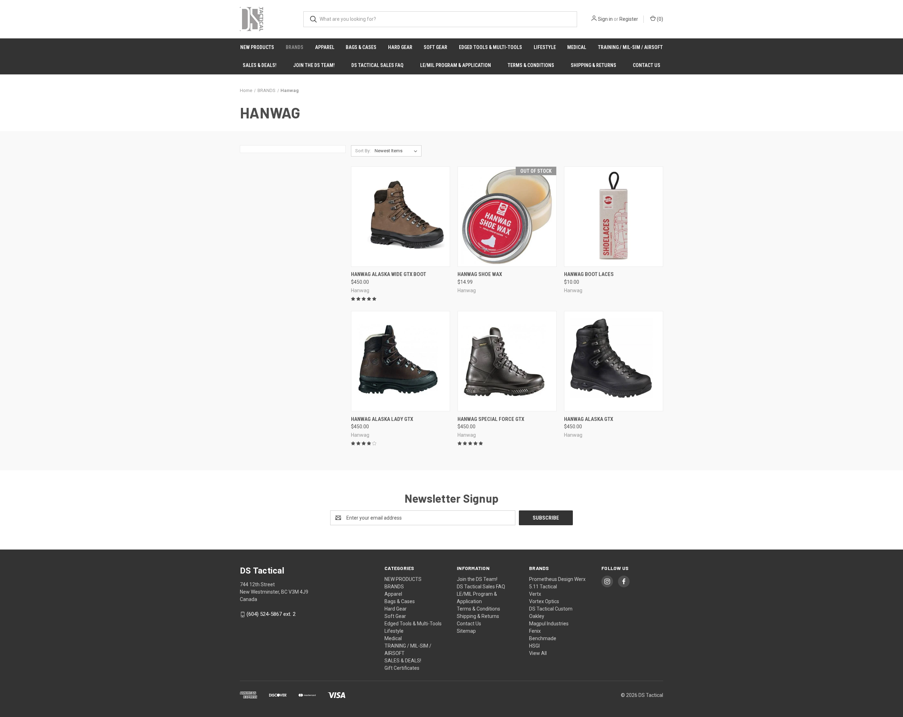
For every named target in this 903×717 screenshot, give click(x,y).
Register (628, 19)
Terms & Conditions (531, 65)
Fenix (535, 631)
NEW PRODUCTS (257, 47)
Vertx (535, 594)
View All (538, 653)
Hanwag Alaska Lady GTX (382, 419)
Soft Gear (435, 47)
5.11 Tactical (543, 586)
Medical (576, 47)
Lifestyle (545, 47)
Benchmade (542, 638)
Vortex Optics (544, 601)
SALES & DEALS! (260, 65)
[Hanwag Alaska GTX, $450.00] (613, 361)
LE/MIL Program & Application (455, 65)
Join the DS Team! (314, 65)
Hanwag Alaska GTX (588, 419)
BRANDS (294, 47)
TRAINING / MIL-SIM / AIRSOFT (630, 47)
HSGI (534, 646)
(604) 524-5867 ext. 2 (271, 614)
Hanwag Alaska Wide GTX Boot (388, 274)
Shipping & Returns (593, 65)
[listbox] (397, 151)
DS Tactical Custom (550, 609)
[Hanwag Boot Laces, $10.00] (613, 216)
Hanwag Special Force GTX (490, 419)
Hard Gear (400, 47)
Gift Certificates (401, 668)
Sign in (605, 19)
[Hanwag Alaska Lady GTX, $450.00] (400, 361)
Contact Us (646, 65)
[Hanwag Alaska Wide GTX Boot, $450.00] (400, 216)
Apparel (324, 47)
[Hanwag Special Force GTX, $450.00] (507, 361)
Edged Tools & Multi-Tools (490, 47)
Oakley (536, 616)
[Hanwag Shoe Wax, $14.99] (507, 216)
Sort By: (363, 150)
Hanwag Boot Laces (589, 274)
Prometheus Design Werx (557, 579)
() (659, 19)
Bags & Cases (361, 47)
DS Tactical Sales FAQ (377, 65)
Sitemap (466, 631)
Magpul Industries (549, 623)
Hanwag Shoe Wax (479, 274)
